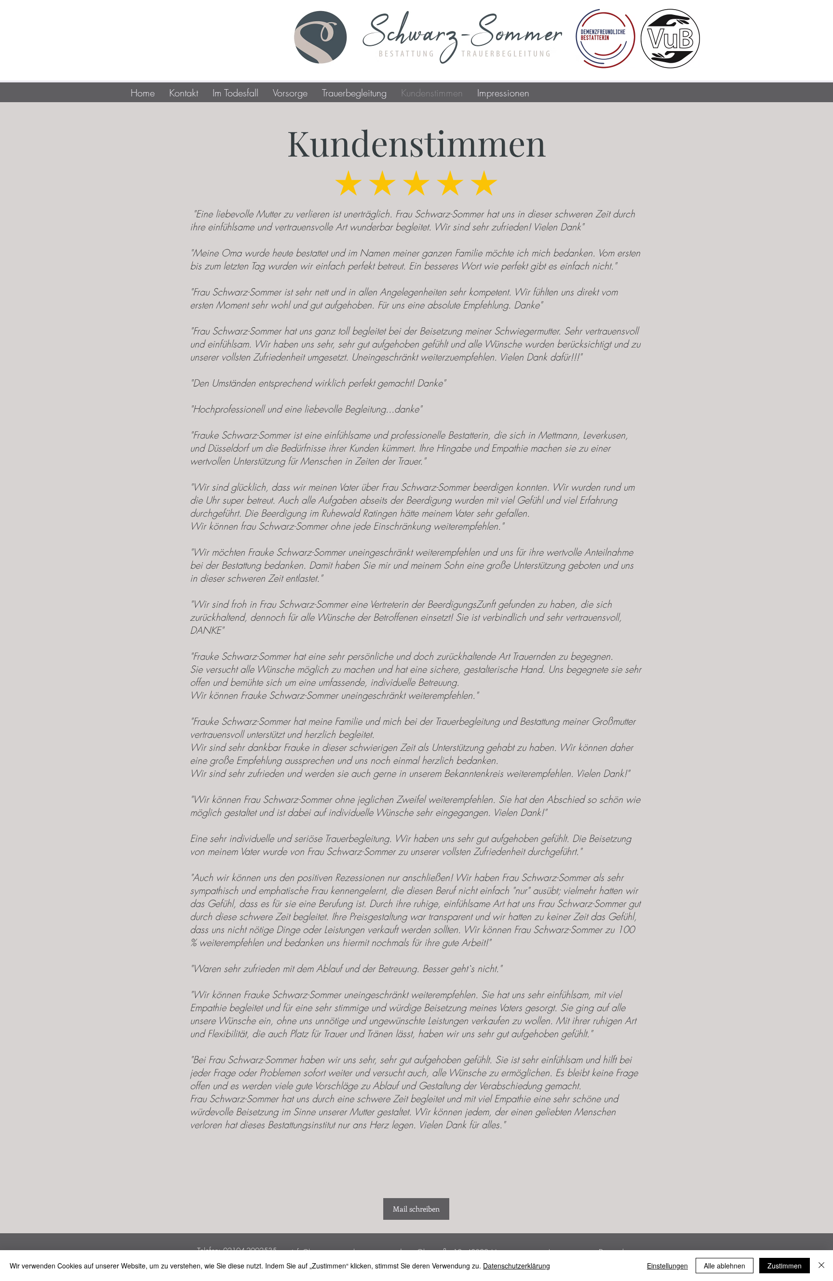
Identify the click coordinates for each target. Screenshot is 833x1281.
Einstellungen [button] (667, 1265)
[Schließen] (821, 1265)
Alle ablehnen (724, 1265)
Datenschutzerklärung (516, 1265)
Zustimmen (784, 1265)
